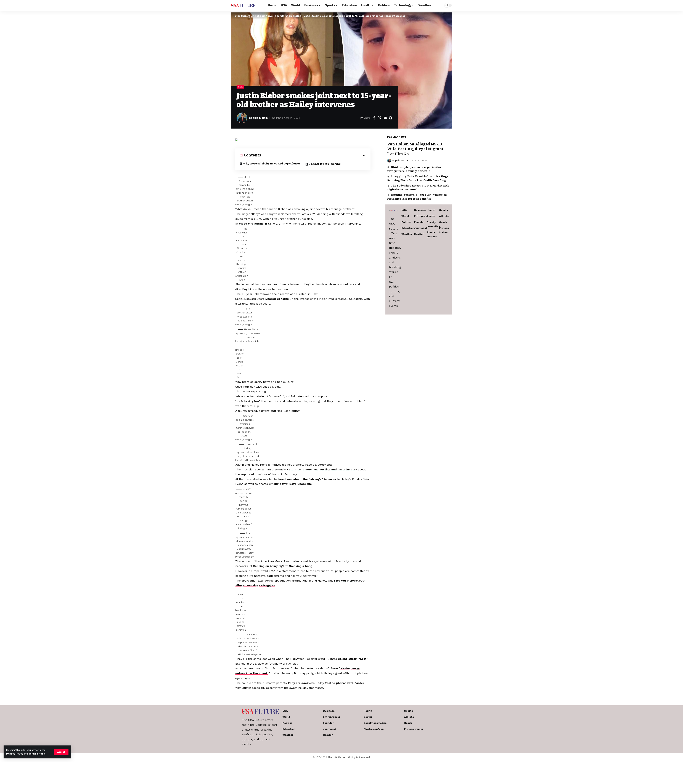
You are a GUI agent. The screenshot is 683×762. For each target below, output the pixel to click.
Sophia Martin (258, 117)
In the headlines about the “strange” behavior (302, 479)
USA (240, 87)
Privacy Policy (14, 753)
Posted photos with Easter (344, 683)
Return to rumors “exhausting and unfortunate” (322, 469)
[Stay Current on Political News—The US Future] (243, 5)
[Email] (385, 118)
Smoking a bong (300, 566)
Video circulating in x (254, 223)
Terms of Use (36, 753)
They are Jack (298, 683)
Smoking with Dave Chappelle (290, 484)
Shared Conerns (277, 298)
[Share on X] (379, 118)
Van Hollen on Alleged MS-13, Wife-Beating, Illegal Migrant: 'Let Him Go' (415, 149)
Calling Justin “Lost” (353, 658)
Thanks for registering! (325, 163)
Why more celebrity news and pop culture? (271, 163)
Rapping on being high (269, 566)
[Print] (390, 118)
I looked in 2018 (345, 580)
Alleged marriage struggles (255, 585)
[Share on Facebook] (374, 118)
